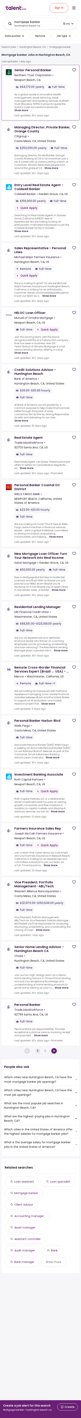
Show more (21, 110)
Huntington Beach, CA (32, 47)
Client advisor (23, 1205)
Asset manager (24, 1228)
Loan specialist (60, 1182)
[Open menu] (74, 8)
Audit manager (24, 1250)
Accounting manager (29, 1216)
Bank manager (24, 1262)
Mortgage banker (26, 1193)
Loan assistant (24, 1182)
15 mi (66, 24)
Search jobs (9, 47)
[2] (54, 1051)
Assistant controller (27, 1239)
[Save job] (74, 70)
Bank (54, 1250)
